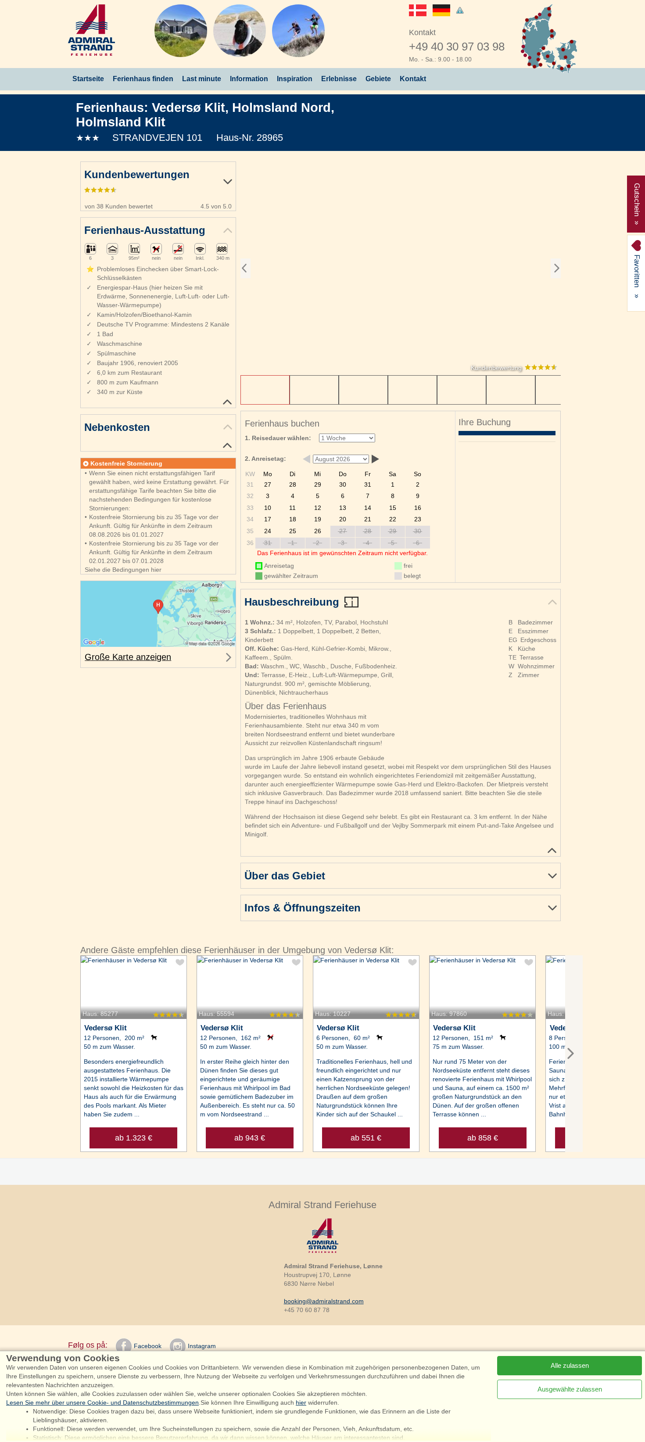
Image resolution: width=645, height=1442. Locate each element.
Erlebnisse (339, 79)
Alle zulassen (570, 1365)
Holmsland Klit (120, 122)
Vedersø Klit (188, 107)
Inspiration (294, 79)
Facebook (147, 1345)
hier (301, 1402)
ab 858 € (482, 1138)
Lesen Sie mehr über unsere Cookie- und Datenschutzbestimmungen (102, 1402)
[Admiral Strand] (91, 30)
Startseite (88, 79)
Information (249, 79)
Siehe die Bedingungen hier (123, 569)
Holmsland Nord (281, 107)
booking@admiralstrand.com (324, 1301)
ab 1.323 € (133, 1138)
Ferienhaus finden (143, 79)
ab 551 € (366, 1138)
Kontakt (413, 79)
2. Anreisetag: (265, 458)
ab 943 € (249, 1138)
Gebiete (378, 79)
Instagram (202, 1345)
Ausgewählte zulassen (570, 1389)
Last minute (201, 79)
